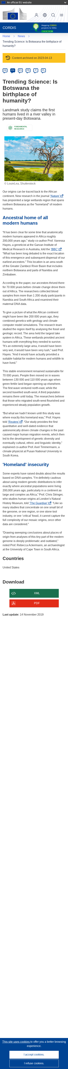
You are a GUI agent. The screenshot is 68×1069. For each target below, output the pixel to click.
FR (28, 70)
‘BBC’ (55, 249)
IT (36, 70)
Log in (36, 15)
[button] (45, 15)
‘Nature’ (56, 195)
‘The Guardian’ (39, 503)
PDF (37, 603)
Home (6, 36)
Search (53, 15)
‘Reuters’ (14, 421)
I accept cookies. (34, 1054)
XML (37, 593)
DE (5, 70)
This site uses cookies (16, 1041)
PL (43, 70)
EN (12, 70)
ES (20, 70)
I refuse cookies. (34, 1063)
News (21, 36)
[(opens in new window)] (15, 14)
